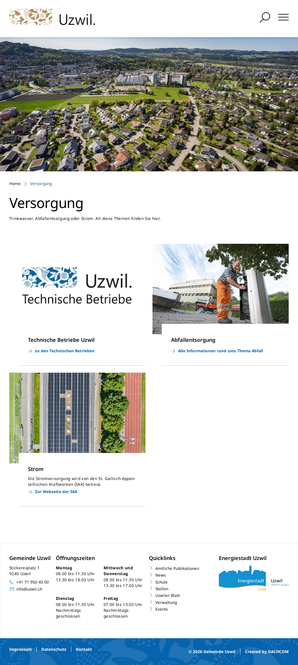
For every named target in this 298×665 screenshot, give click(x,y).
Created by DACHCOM (267, 651)
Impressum (20, 649)
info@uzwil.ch (29, 589)
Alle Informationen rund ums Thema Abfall (220, 350)
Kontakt (84, 649)
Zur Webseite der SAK (56, 491)
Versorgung (41, 183)
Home (15, 183)
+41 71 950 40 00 (32, 582)
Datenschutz (53, 649)
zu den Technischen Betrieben (65, 350)
